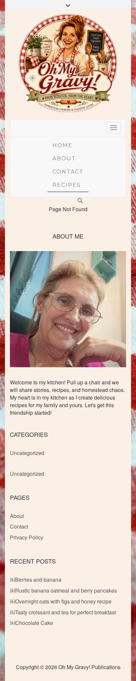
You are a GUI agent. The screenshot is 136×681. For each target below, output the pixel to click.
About (64, 158)
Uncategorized (27, 453)
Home (62, 145)
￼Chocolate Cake (31, 623)
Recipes (66, 185)
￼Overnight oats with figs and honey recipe (61, 601)
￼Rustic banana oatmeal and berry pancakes (63, 590)
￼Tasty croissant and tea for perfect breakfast (63, 612)
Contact (68, 172)
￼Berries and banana (35, 579)
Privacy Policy (26, 537)
